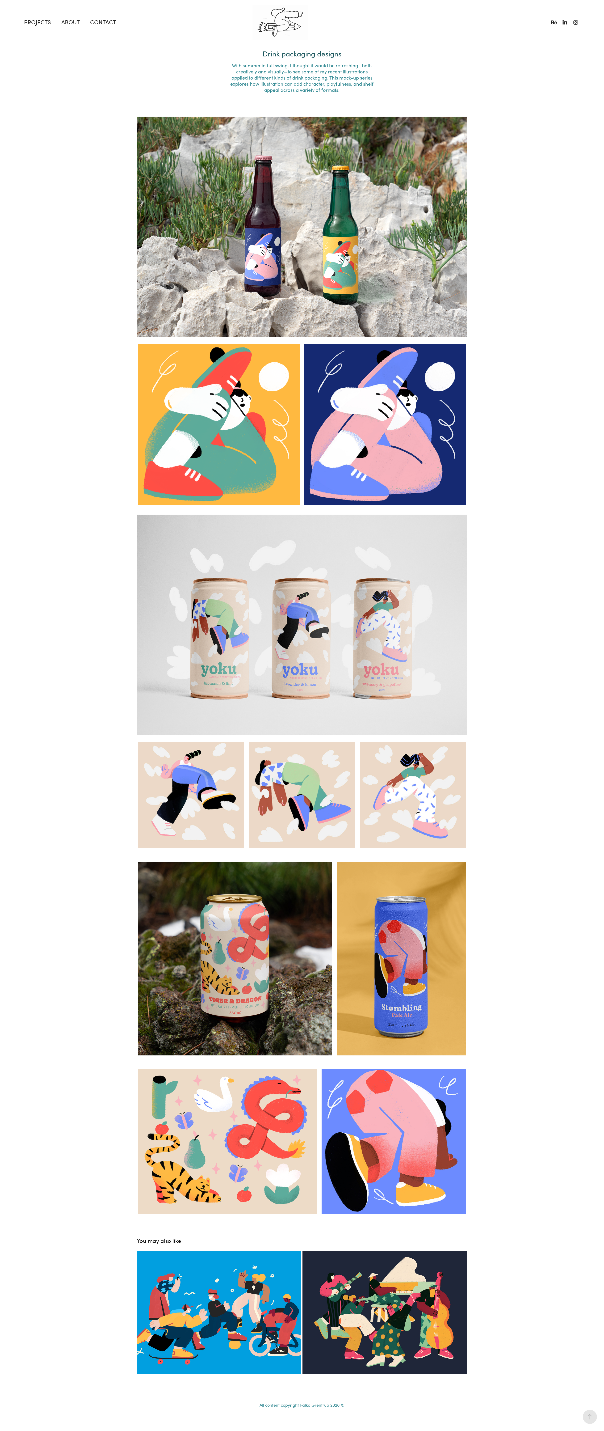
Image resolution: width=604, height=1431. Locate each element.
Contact (103, 22)
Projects (37, 22)
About (70, 22)
